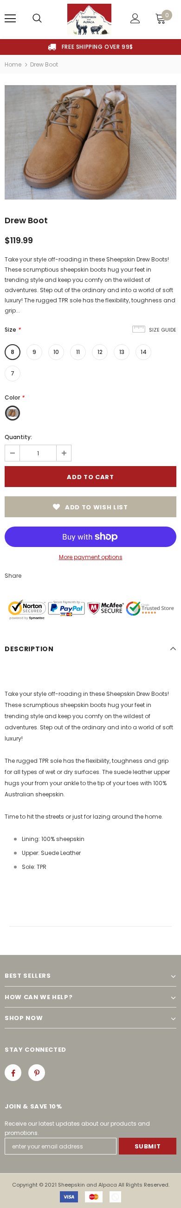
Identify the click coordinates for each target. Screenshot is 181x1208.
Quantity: (18, 437)
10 (56, 352)
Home (13, 64)
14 (144, 352)
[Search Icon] (37, 18)
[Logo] (89, 19)
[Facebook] (13, 1072)
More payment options (91, 557)
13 (121, 352)
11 (78, 352)
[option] (90, 47)
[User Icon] (135, 18)
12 (100, 352)
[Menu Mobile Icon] (10, 18)
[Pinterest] (36, 1072)
